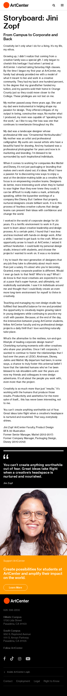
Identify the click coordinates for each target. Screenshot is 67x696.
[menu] (62, 5)
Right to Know (51, 681)
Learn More (15, 587)
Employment (23, 681)
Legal (37, 681)
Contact (8, 681)
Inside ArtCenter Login (18, 672)
